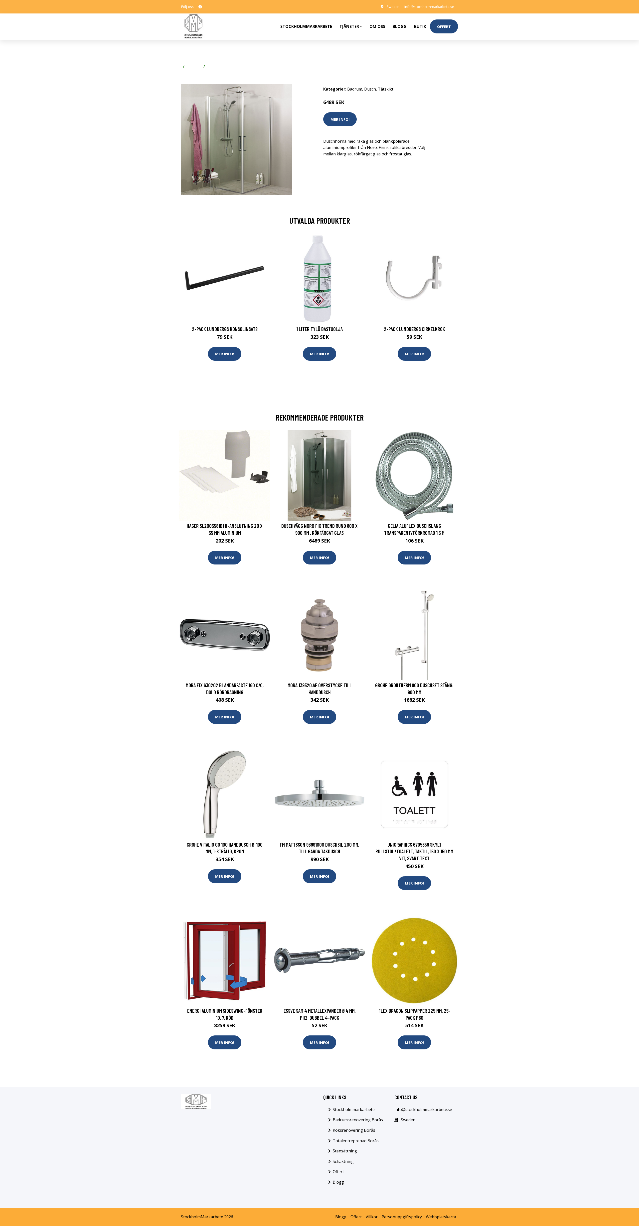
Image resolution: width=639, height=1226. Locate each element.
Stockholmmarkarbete (306, 26)
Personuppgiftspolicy (402, 1217)
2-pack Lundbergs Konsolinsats (225, 329)
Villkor (372, 1217)
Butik (420, 26)
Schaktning (343, 1161)
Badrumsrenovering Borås (358, 1119)
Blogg (400, 26)
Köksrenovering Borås (354, 1130)
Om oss (377, 26)
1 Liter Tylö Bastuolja (319, 329)
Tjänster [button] (349, 26)
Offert (444, 26)
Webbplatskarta (441, 1217)
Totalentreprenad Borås (356, 1140)
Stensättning (345, 1151)
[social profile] (200, 6)
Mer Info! (339, 119)
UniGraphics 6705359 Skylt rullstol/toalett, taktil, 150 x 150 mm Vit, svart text (414, 851)
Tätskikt (385, 89)
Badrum (193, 66)
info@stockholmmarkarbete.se (429, 6)
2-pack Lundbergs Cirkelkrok (414, 329)
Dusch (213, 66)
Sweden (393, 6)
